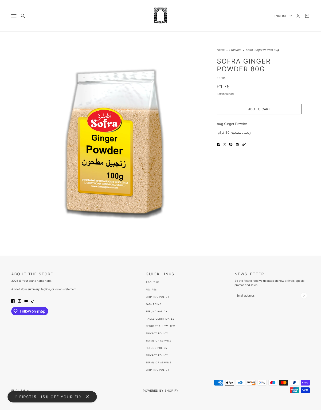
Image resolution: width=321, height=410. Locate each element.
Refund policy (157, 347)
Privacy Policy (157, 333)
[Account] (298, 15)
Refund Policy (157, 311)
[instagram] (19, 300)
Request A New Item (160, 326)
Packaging (153, 304)
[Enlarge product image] (114, 143)
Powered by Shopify (160, 390)
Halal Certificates (160, 318)
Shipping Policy (157, 296)
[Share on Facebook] (218, 144)
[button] (243, 144)
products (235, 50)
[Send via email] (237, 144)
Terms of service (159, 362)
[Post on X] (225, 144)
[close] (87, 397)
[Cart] (307, 15)
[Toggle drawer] (13, 15)
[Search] (22, 15)
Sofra (221, 77)
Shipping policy (157, 369)
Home (221, 50)
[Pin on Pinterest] (230, 144)
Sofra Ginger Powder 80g (244, 65)
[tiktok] (32, 300)
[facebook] (12, 300)
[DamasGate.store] (160, 16)
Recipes (151, 289)
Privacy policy (157, 355)
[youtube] (26, 300)
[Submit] (304, 295)
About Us (153, 282)
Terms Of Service (159, 340)
